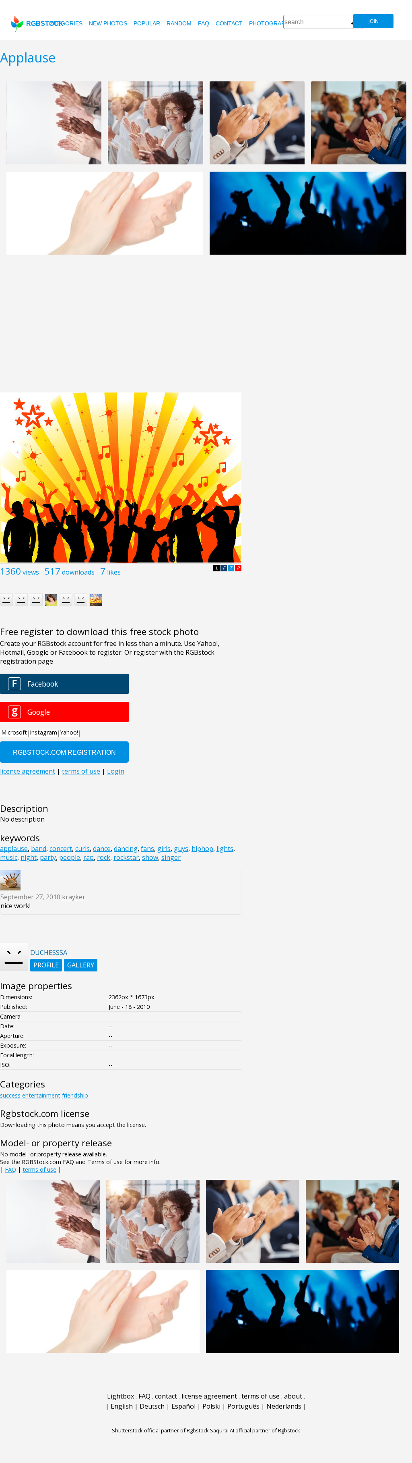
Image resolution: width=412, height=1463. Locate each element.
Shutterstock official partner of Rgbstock (160, 1430)
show (150, 857)
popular (147, 23)
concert (60, 848)
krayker (73, 896)
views (31, 572)
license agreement (209, 1396)
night (29, 857)
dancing (126, 848)
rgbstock (45, 23)
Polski (211, 1406)
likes (114, 572)
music (8, 857)
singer (171, 857)
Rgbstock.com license (44, 1113)
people (69, 857)
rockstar (126, 857)
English (122, 1406)
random (179, 23)
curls (82, 848)
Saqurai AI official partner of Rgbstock (255, 1430)
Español (183, 1406)
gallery (80, 965)
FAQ (203, 23)
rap (88, 857)
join (374, 21)
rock (103, 857)
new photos (108, 23)
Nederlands (283, 1406)
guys (181, 848)
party (48, 857)
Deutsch (152, 1406)
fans (147, 848)
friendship (75, 1095)
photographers (274, 23)
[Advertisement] (206, 328)
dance (102, 848)
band (38, 848)
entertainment (41, 1095)
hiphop (202, 848)
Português (243, 1406)
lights (224, 848)
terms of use (39, 1169)
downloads (78, 572)
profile (46, 965)
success (10, 1095)
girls (164, 848)
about (293, 1396)
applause (14, 848)
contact (229, 23)
